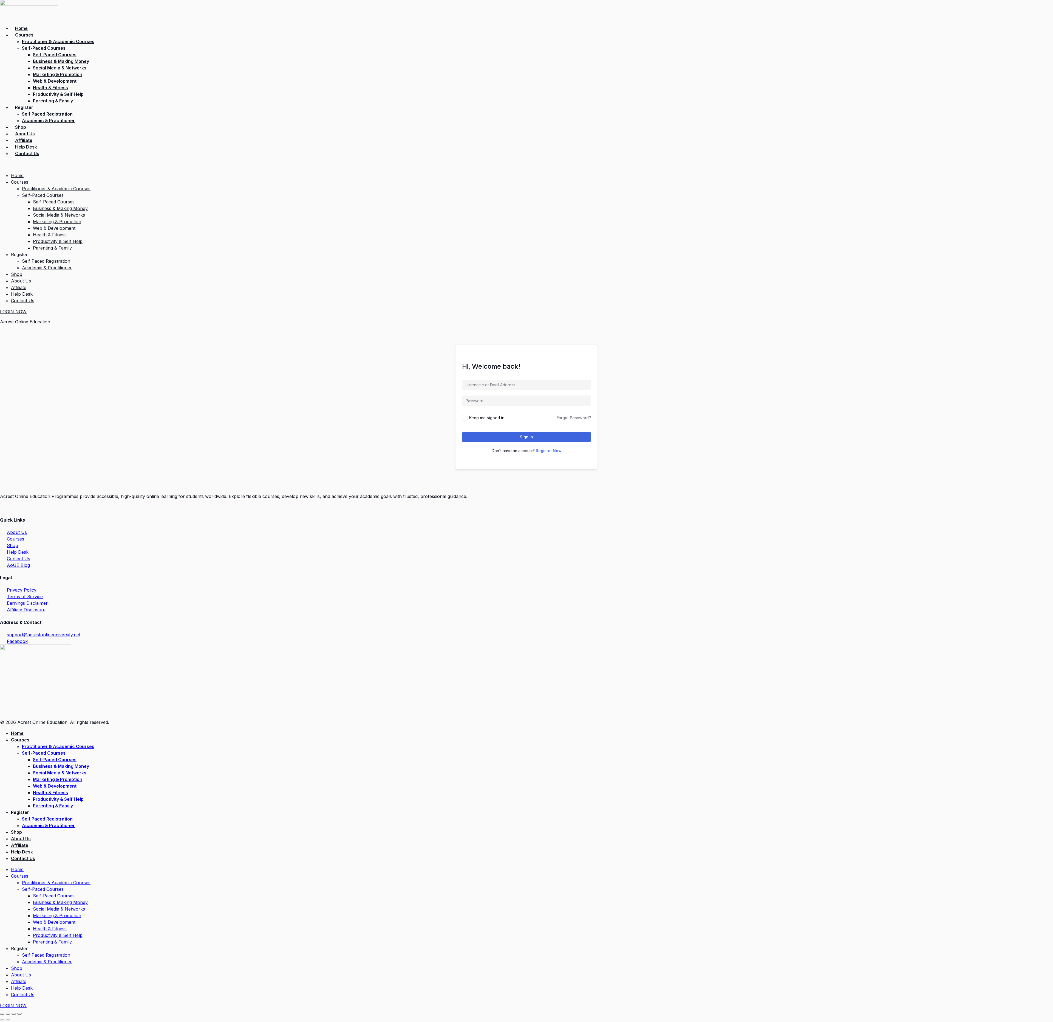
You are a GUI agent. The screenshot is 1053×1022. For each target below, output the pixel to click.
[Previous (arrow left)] (2, 1020)
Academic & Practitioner (48, 120)
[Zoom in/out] (2, 1014)
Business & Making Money (61, 61)
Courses (24, 35)
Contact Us (27, 153)
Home (21, 28)
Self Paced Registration (47, 114)
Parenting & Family (53, 100)
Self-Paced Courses (44, 48)
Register (24, 107)
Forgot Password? (574, 417)
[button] (526, 164)
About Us (25, 133)
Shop (20, 127)
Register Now (549, 450)
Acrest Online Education (25, 321)
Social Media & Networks (59, 68)
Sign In (526, 437)
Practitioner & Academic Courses (58, 41)
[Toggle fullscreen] (8, 1014)
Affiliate (23, 140)
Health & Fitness (50, 87)
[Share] (14, 1014)
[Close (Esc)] (19, 1014)
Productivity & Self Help (58, 94)
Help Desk (26, 147)
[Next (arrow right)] (8, 1020)
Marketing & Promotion (57, 74)
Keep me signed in (487, 417)
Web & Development (55, 81)
